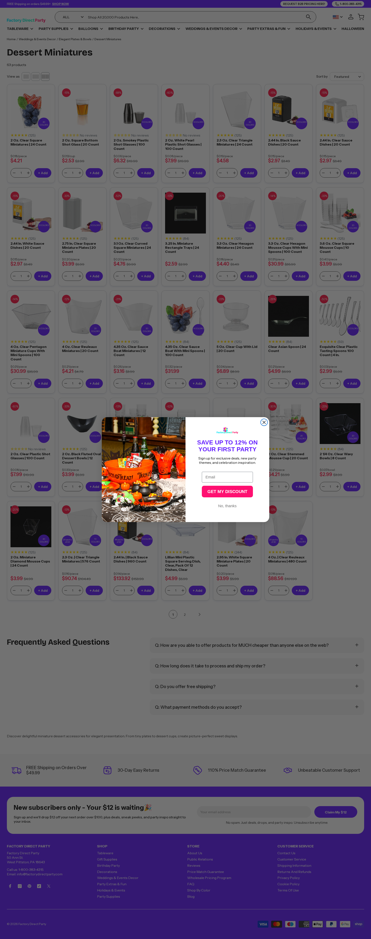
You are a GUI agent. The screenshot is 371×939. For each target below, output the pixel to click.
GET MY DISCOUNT (227, 491)
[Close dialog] (264, 422)
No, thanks (227, 506)
